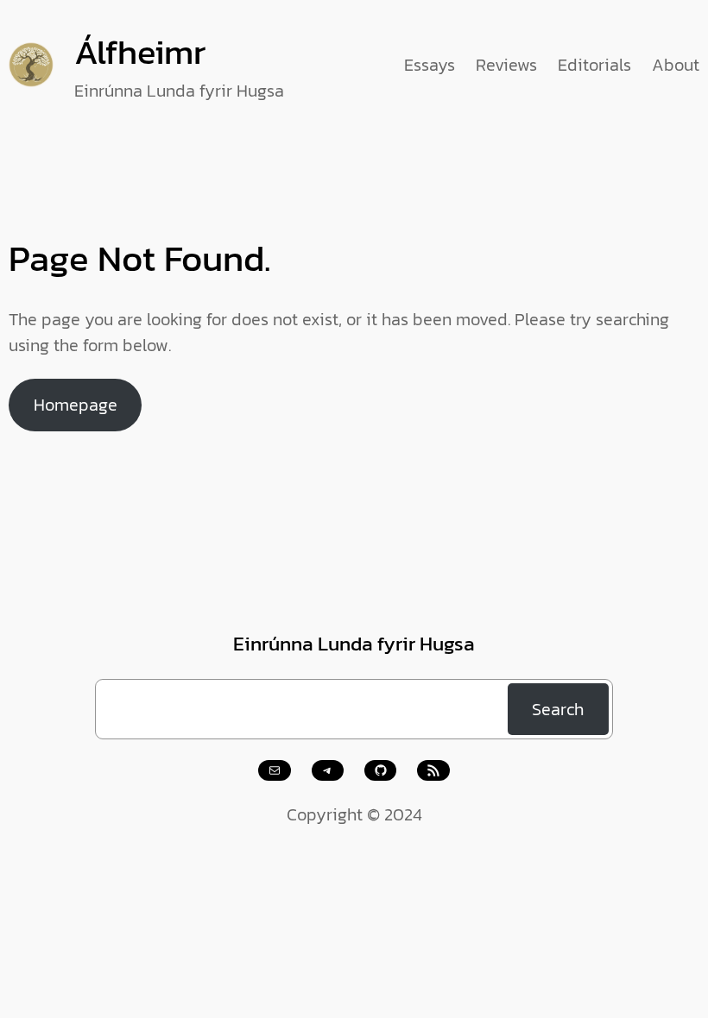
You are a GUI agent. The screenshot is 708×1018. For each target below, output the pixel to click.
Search (558, 709)
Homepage (75, 405)
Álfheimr (139, 52)
